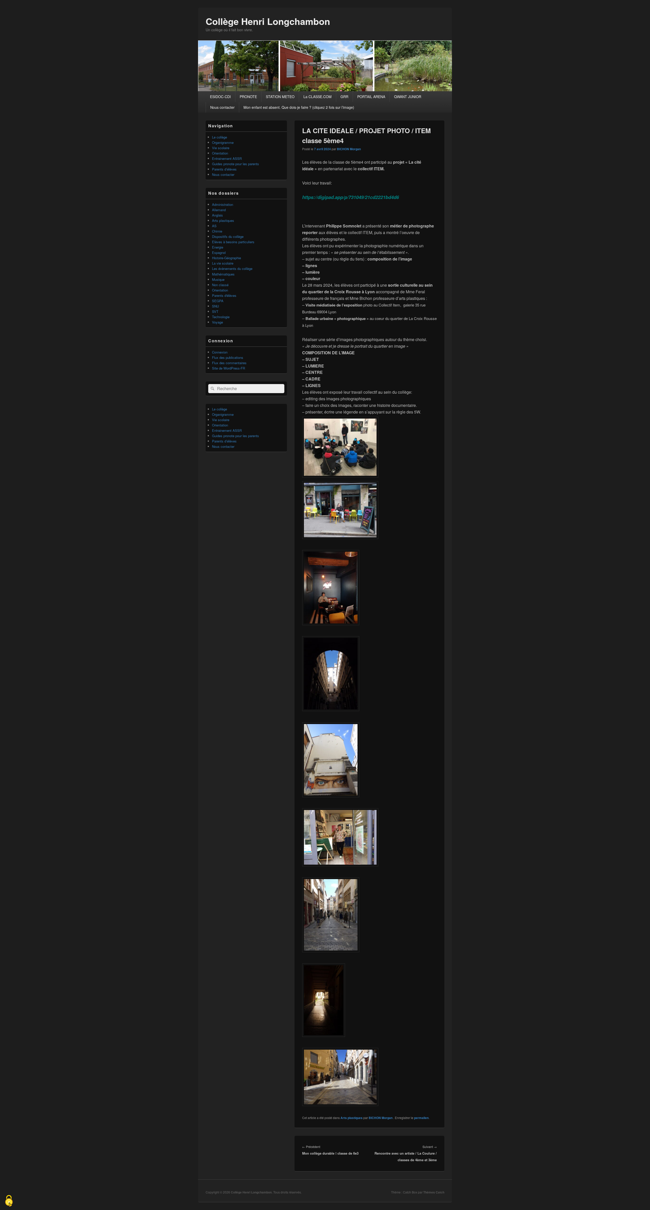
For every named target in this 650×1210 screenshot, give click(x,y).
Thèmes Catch (433, 1192)
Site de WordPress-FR (228, 368)
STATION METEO (280, 96)
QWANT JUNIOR (407, 96)
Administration (222, 204)
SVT (215, 311)
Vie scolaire (220, 147)
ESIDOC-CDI (220, 96)
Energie (217, 247)
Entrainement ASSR (227, 158)
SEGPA (217, 300)
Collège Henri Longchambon (268, 21)
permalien (421, 1117)
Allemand (219, 209)
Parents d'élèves (224, 295)
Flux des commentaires (229, 362)
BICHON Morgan (349, 149)
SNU (215, 306)
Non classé (220, 284)
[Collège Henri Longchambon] (325, 90)
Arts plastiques (351, 1117)
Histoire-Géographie (226, 257)
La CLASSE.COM (317, 96)
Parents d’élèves (224, 169)
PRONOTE (248, 96)
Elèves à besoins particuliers (233, 241)
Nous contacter (222, 107)
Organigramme (223, 142)
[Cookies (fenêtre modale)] (9, 1201)
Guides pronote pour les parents (235, 163)
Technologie (221, 316)
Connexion (220, 352)
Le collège (219, 137)
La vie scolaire (222, 263)
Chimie (217, 231)
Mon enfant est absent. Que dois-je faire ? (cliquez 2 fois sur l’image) (298, 107)
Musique (218, 279)
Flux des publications (227, 357)
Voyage (217, 322)
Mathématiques (223, 274)
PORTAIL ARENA (371, 96)
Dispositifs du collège (227, 236)
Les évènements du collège (232, 268)
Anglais (217, 215)
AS (214, 225)
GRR (344, 96)
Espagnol (219, 252)
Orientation (220, 153)
